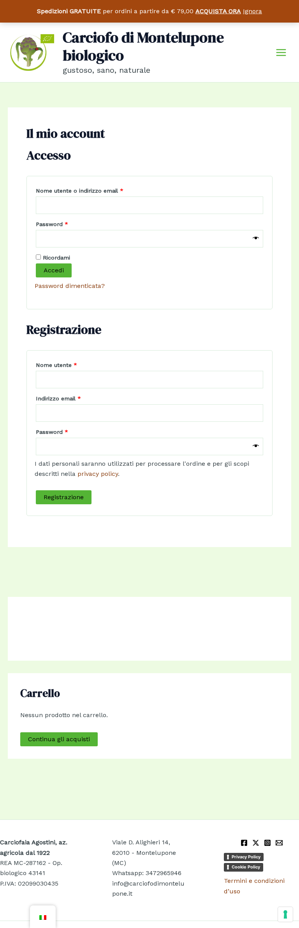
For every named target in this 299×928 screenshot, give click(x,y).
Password (64, 224)
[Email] (279, 842)
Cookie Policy (246, 867)
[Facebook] (244, 842)
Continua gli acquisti (59, 739)
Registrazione (64, 497)
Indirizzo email (71, 398)
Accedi (54, 270)
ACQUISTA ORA (218, 11)
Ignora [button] (252, 11)
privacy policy (97, 473)
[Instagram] (267, 842)
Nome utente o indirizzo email (92, 190)
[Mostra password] (256, 238)
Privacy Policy (246, 857)
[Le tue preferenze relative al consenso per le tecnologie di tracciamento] (285, 914)
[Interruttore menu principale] (281, 52)
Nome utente (69, 364)
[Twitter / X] (255, 842)
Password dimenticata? (70, 285)
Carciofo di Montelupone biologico (143, 46)
